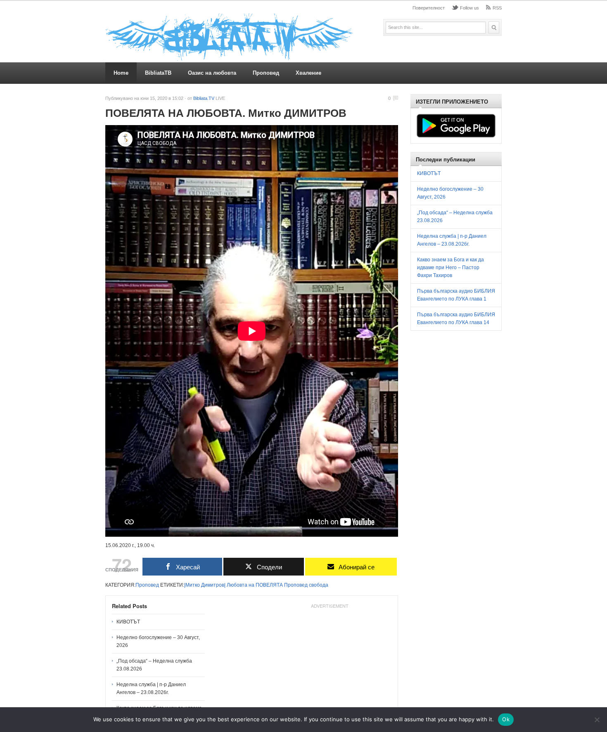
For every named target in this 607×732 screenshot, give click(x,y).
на (251, 585)
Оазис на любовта (212, 73)
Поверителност (429, 7)
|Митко (192, 585)
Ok (506, 719)
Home (121, 73)
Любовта (237, 585)
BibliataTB (158, 73)
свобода (318, 585)
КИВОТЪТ (128, 622)
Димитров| (213, 585)
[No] (597, 719)
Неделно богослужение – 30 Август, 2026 (158, 641)
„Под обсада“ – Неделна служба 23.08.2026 (154, 665)
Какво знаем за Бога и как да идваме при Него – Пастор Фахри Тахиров (450, 267)
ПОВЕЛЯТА (269, 585)
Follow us (469, 7)
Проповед (266, 73)
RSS (497, 7)
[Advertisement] (329, 663)
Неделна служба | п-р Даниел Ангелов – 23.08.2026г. (151, 688)
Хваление (308, 73)
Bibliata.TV (203, 98)
